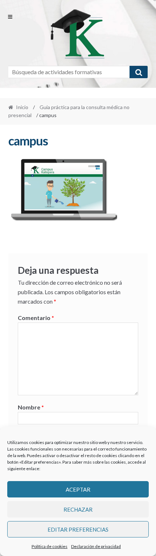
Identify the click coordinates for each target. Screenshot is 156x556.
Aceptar (78, 489)
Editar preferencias (78, 529)
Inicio (22, 107)
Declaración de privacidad (96, 546)
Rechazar (78, 509)
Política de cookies (49, 546)
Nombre (31, 407)
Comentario (36, 317)
